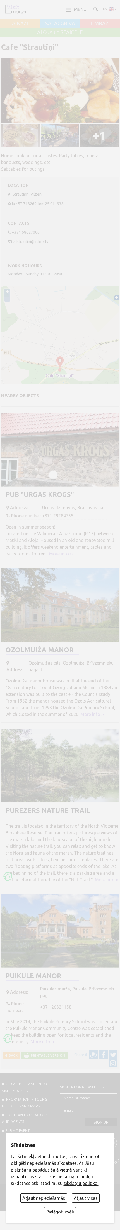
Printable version (47, 1055)
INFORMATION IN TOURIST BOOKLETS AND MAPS (25, 1102)
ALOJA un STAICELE (60, 32)
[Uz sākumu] (15, 9)
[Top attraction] (7, 876)
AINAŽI (20, 23)
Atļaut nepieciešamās (43, 1198)
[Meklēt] (95, 9)
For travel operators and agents (24, 1118)
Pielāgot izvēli (60, 1211)
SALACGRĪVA (60, 23)
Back (12, 1055)
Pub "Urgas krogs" (40, 494)
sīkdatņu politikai (81, 1183)
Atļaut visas (86, 1198)
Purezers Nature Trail (48, 810)
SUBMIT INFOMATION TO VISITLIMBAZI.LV (24, 1087)
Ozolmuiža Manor (40, 650)
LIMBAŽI (100, 23)
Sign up (101, 1122)
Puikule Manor (33, 976)
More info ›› (61, 553)
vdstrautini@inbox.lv (30, 242)
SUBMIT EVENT (17, 1130)
